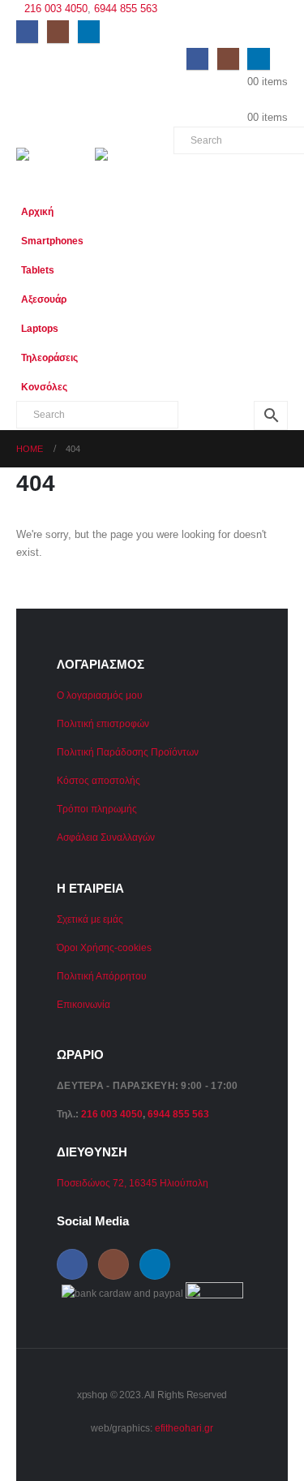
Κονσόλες (44, 386)
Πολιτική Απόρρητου (102, 976)
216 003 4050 (56, 8)
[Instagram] (58, 31)
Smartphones (52, 240)
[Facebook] (27, 31)
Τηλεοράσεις (49, 357)
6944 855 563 (125, 8)
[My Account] (281, 58)
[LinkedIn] (89, 31)
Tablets (37, 270)
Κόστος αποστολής (98, 780)
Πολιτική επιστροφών (103, 723)
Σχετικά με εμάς (90, 919)
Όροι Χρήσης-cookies (104, 947)
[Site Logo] (55, 162)
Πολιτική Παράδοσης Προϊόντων (128, 752)
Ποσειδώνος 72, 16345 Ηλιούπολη (132, 1182)
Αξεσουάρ (43, 299)
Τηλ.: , (133, 1114)
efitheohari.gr (184, 1428)
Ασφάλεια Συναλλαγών (106, 837)
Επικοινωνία (83, 1004)
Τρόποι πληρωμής (97, 808)
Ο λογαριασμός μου (100, 695)
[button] (271, 264)
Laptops (39, 328)
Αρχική (37, 211)
